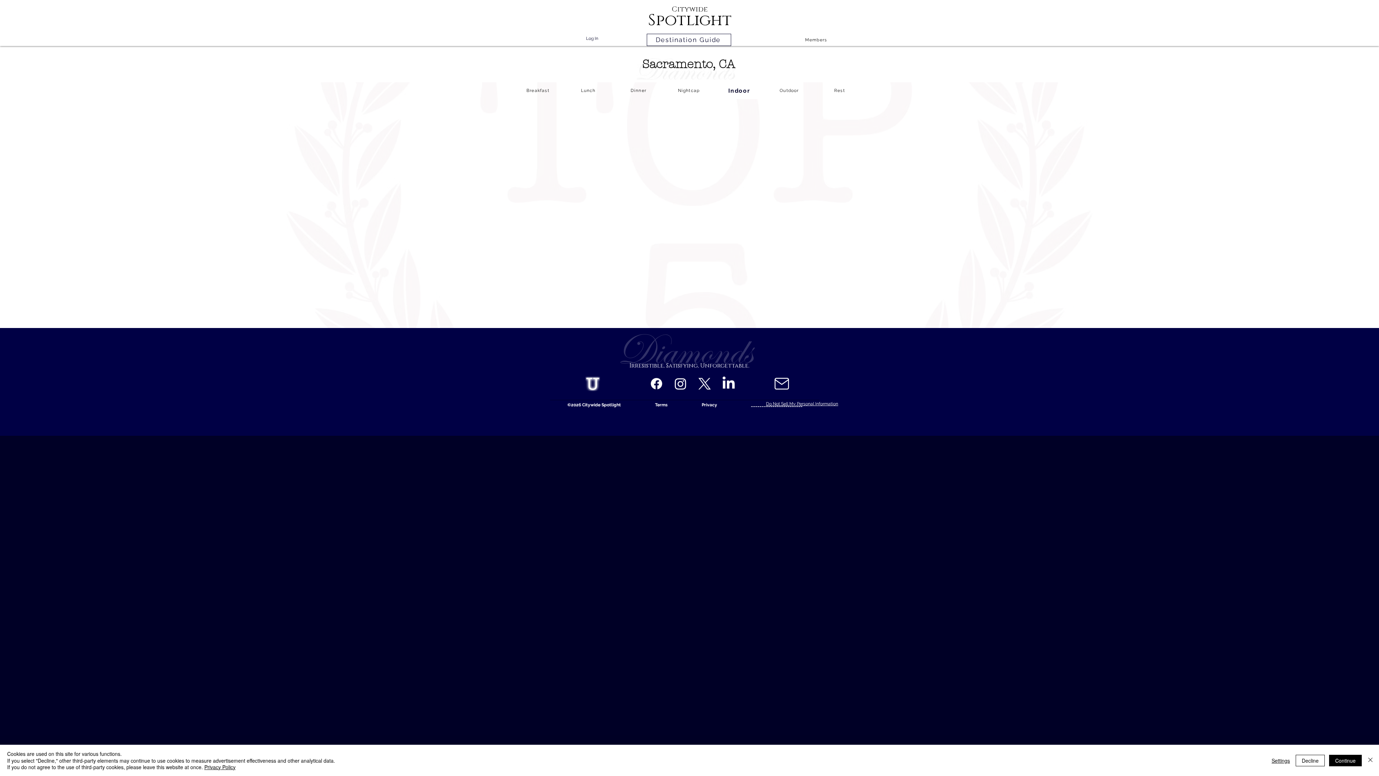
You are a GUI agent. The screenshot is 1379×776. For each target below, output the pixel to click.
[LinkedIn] (728, 383)
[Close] (1370, 760)
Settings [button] (1281, 760)
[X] (704, 383)
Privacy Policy (220, 767)
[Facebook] (656, 383)
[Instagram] (680, 383)
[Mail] (781, 384)
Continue (1345, 760)
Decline (1310, 760)
